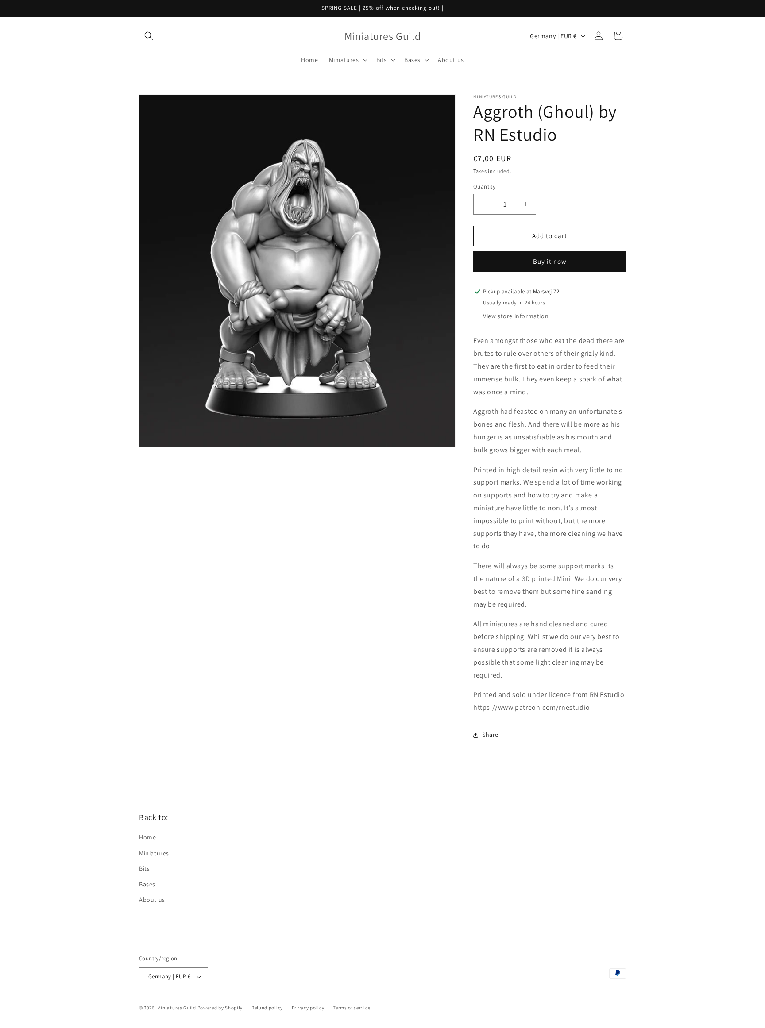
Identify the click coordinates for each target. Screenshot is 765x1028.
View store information (516, 316)
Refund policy (267, 1008)
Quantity (484, 186)
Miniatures (154, 853)
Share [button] (490, 735)
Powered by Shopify (220, 1008)
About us (152, 900)
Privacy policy (308, 1008)
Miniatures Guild (176, 1008)
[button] (148, 36)
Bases (147, 884)
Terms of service (351, 1008)
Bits (144, 869)
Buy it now (550, 261)
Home (147, 837)
